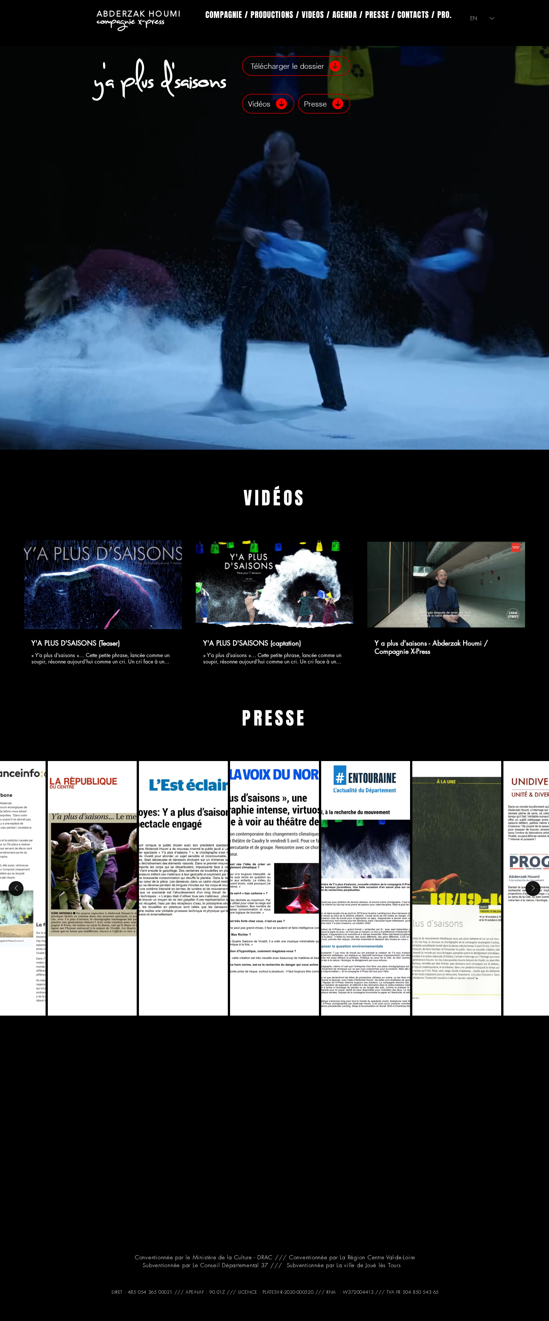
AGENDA (344, 15)
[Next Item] (532, 888)
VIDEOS (313, 15)
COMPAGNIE (223, 15)
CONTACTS (413, 15)
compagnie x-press (130, 20)
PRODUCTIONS (272, 15)
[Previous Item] (16, 888)
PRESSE (377, 15)
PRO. (444, 15)
